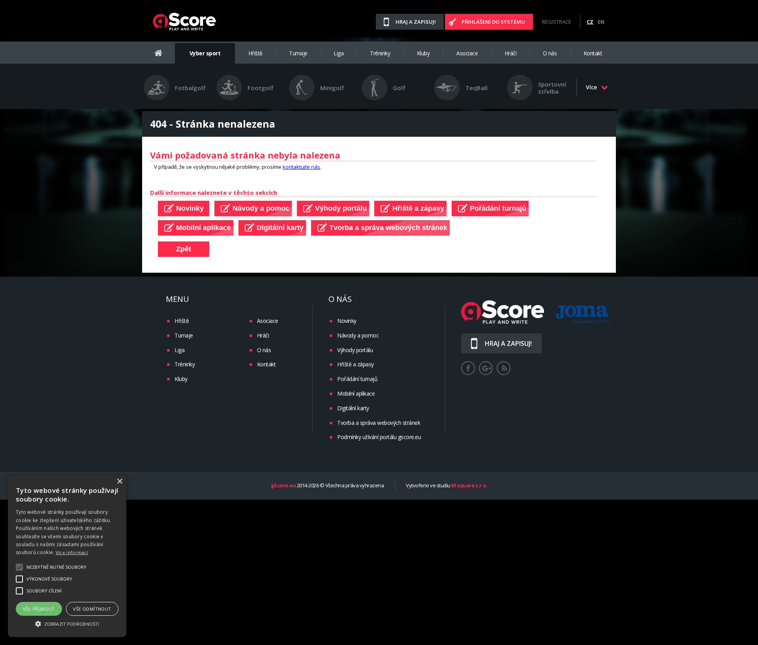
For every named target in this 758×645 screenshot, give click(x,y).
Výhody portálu (355, 350)
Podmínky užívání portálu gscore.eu (379, 437)
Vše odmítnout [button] (92, 609)
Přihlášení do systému (493, 21)
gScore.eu (283, 485)
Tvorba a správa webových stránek (378, 422)
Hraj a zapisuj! (416, 21)
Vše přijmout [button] (39, 609)
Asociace (467, 53)
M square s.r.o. (469, 485)
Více (591, 87)
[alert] (67, 556)
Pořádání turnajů (357, 379)
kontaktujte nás (301, 166)
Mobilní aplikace (356, 393)
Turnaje (298, 53)
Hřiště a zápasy (355, 364)
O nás (550, 53)
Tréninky (380, 53)
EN (601, 21)
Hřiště (255, 53)
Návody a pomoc (358, 335)
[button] (67, 623)
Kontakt (593, 53)
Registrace (556, 21)
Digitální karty (353, 408)
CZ (590, 21)
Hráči (511, 53)
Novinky (346, 320)
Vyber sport (205, 53)
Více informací (72, 552)
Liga (338, 53)
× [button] (119, 482)
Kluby (423, 53)
